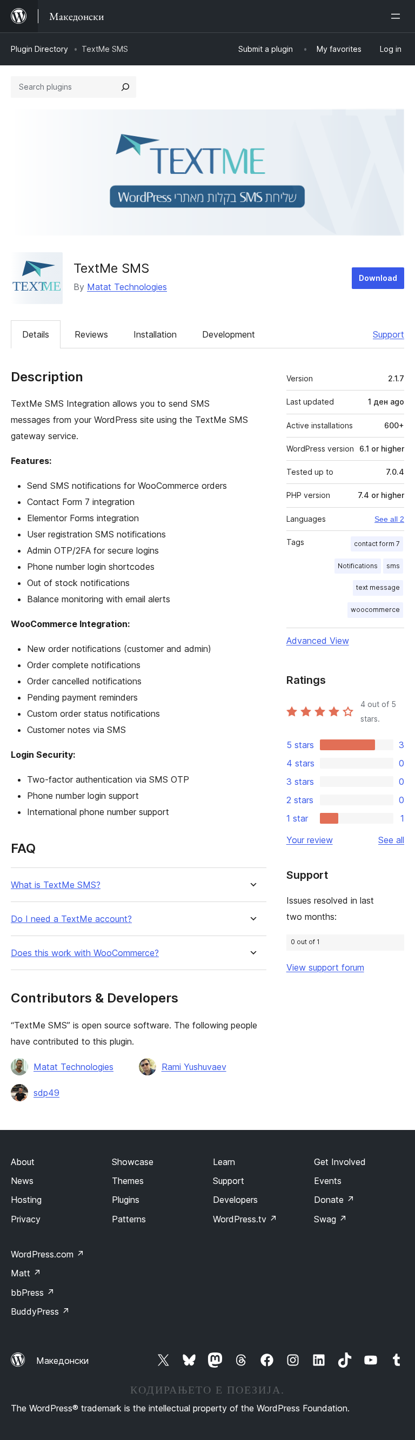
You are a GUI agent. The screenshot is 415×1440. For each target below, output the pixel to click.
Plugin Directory (39, 48)
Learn (224, 1161)
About (23, 1161)
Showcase (132, 1161)
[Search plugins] (125, 87)
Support (388, 334)
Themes (128, 1180)
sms (393, 566)
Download (378, 277)
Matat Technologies (127, 286)
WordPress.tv (245, 1219)
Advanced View (317, 640)
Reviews (91, 334)
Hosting (26, 1199)
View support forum (325, 967)
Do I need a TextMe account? (71, 919)
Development (228, 334)
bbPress (33, 1292)
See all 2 (389, 519)
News (22, 1180)
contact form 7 (377, 544)
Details (35, 334)
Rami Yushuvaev (194, 1066)
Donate (334, 1199)
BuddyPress (40, 1311)
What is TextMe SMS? (56, 885)
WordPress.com (47, 1254)
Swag (330, 1219)
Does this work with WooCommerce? (85, 953)
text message (378, 587)
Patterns (129, 1219)
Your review (309, 840)
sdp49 (46, 1092)
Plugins (125, 1199)
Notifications (358, 566)
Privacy (26, 1219)
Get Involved (340, 1161)
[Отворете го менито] (397, 16)
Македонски (62, 1360)
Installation (155, 334)
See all (391, 840)
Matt (26, 1273)
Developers (235, 1199)
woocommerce (375, 609)
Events (328, 1180)
